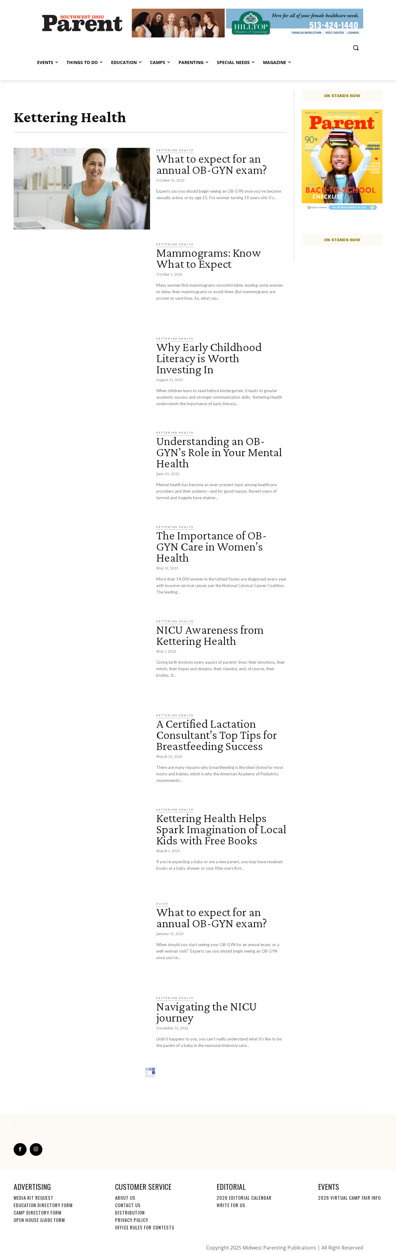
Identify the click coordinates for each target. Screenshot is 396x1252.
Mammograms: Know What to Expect (208, 258)
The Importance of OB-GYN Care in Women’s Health (211, 546)
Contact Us (128, 1205)
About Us (125, 1197)
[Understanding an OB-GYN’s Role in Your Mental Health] (82, 471)
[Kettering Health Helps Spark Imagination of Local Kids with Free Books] (82, 848)
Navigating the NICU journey (206, 1011)
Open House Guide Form (39, 1219)
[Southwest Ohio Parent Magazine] (82, 23)
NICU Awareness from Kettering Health (210, 635)
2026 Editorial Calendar (244, 1197)
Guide (162, 904)
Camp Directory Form (38, 1212)
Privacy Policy (131, 1219)
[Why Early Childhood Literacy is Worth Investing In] (82, 377)
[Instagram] (36, 1149)
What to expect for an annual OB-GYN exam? (211, 164)
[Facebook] (20, 1149)
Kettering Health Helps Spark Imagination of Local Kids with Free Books (221, 829)
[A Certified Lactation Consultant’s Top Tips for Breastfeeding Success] (82, 754)
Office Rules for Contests (144, 1227)
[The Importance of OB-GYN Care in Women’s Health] (82, 566)
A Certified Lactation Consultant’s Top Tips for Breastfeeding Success (216, 735)
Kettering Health (175, 150)
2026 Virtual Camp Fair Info (349, 1197)
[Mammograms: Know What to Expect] (82, 283)
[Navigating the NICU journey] (82, 1037)
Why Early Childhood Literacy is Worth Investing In (209, 358)
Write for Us (231, 1205)
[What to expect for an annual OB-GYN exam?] (82, 189)
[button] (355, 47)
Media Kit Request (34, 1197)
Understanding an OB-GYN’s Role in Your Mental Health (219, 452)
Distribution (130, 1212)
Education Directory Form (43, 1205)
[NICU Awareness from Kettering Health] (82, 660)
